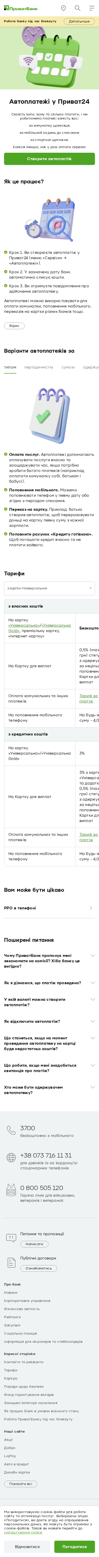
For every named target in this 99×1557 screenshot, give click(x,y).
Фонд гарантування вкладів (29, 1395)
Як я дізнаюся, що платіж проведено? (42, 983)
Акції (8, 1440)
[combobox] (49, 588)
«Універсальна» (24, 625)
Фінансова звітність (22, 1309)
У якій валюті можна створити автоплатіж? (34, 1002)
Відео (14, 326)
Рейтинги (12, 1317)
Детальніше (79, 21)
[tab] (10, 367)
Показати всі (20, 1484)
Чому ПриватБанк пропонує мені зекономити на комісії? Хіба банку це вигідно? (42, 961)
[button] (92, 8)
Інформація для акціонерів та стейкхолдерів (43, 1342)
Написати (34, 1244)
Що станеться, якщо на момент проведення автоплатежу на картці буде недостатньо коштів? (40, 1043)
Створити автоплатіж (49, 159)
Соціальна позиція (20, 1334)
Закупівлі (12, 1325)
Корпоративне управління (27, 1301)
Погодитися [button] (74, 1546)
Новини (10, 1293)
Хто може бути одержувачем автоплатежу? (33, 1090)
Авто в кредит (16, 1464)
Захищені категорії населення (30, 1403)
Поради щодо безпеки (24, 1387)
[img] (21, 8)
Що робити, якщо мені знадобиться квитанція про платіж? (40, 1068)
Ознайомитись (39, 1268)
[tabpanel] (49, 463)
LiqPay (10, 1456)
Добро (9, 1448)
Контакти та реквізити (24, 1362)
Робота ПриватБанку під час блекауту (38, 1419)
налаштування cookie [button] (23, 1532)
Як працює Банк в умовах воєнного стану (41, 1411)
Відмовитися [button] (27, 1546)
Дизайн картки (17, 1472)
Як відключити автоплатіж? (32, 1021)
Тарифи (10, 1370)
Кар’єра (11, 1378)
